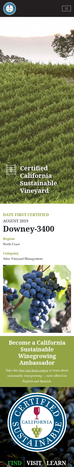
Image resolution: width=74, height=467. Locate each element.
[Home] (9, 8)
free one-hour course (33, 370)
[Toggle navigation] (66, 8)
